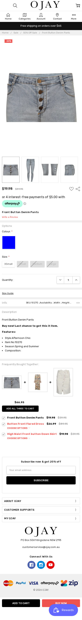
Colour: (7, 231)
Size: (6, 256)
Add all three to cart (20, 408)
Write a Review (10, 217)
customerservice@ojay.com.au (41, 547)
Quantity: (7, 279)
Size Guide (8, 293)
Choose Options (17, 428)
